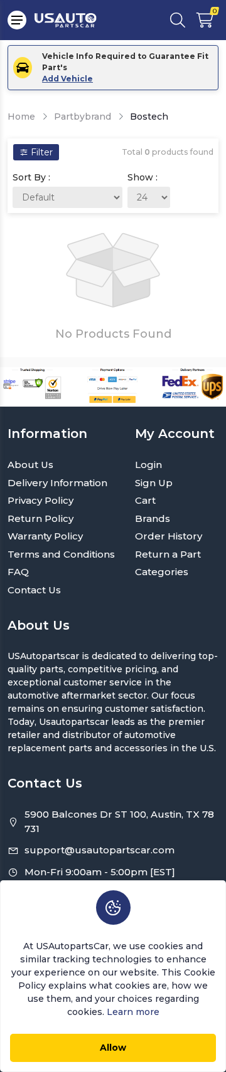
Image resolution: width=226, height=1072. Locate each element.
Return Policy (40, 518)
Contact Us (34, 590)
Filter (40, 152)
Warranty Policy (45, 536)
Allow (113, 1047)
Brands (152, 518)
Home (21, 116)
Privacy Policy (40, 500)
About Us (30, 465)
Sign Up (154, 483)
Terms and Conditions (61, 554)
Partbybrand (82, 116)
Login (148, 465)
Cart (145, 500)
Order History (168, 536)
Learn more (133, 1011)
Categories (161, 572)
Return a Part (168, 554)
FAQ (18, 572)
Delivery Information (57, 483)
